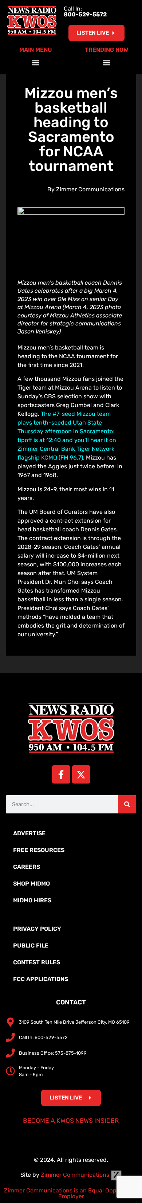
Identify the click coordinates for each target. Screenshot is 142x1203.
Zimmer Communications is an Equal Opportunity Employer (71, 1193)
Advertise (29, 833)
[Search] (127, 804)
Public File (30, 945)
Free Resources (38, 850)
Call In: (85, 11)
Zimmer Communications (76, 1174)
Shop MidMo (31, 883)
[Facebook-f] (61, 774)
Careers (26, 866)
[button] (35, 62)
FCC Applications (40, 979)
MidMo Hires (32, 900)
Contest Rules (36, 962)
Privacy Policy (37, 928)
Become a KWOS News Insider (71, 1120)
